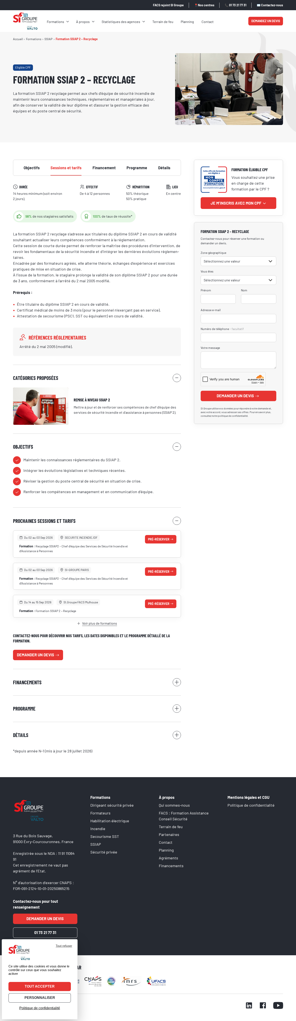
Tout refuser (64, 945)
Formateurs (100, 813)
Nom (244, 290)
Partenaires (169, 834)
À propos (83, 22)
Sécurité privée (103, 852)
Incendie (97, 828)
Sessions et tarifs (65, 167)
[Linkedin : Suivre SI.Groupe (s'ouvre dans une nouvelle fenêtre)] (249, 1006)
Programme (137, 167)
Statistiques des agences (121, 22)
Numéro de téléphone (222, 329)
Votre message (210, 348)
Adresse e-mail (211, 310)
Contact (208, 22)
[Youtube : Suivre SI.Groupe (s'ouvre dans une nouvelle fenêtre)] (278, 1006)
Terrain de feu (162, 22)
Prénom (206, 290)
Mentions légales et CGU (248, 797)
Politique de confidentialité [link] (39, 1008)
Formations (55, 22)
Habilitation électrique (109, 820)
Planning (187, 22)
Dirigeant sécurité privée (112, 805)
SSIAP (95, 844)
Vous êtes (207, 271)
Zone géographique (213, 252)
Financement (104, 167)
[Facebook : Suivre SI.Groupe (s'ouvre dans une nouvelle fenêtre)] (262, 1006)
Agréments (168, 857)
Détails (164, 167)
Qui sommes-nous (174, 805)
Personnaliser (39, 998)
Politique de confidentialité (251, 805)
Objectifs (32, 167)
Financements (171, 865)
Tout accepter (40, 986)
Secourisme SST (104, 836)
